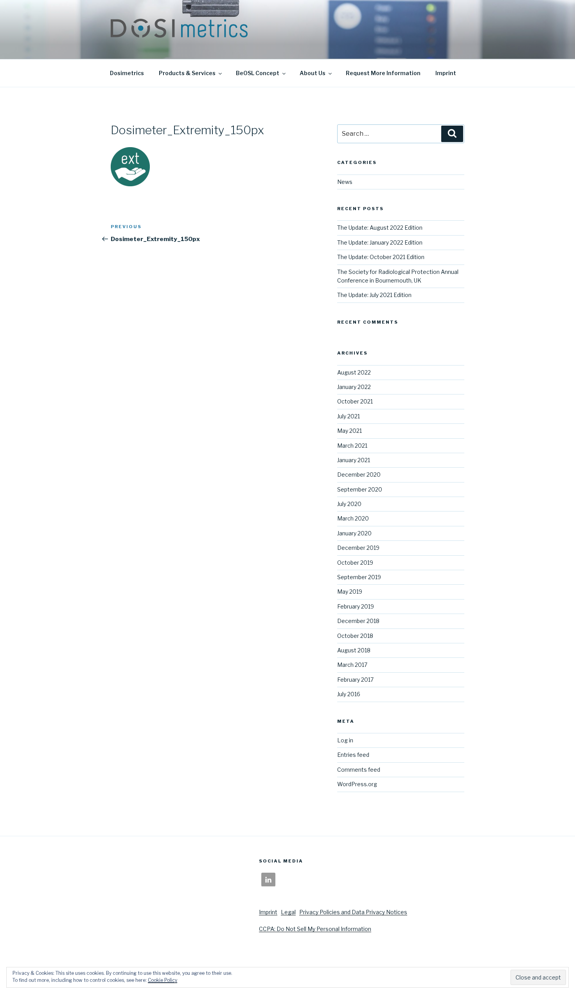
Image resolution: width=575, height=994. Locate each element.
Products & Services (187, 73)
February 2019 (355, 606)
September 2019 (359, 577)
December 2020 (359, 474)
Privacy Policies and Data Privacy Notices (353, 912)
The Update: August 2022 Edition (379, 227)
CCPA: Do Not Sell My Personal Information (315, 929)
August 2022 (354, 372)
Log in (345, 740)
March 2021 (352, 445)
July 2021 (348, 416)
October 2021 (355, 401)
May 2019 (349, 591)
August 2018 (353, 650)
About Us (312, 73)
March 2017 (352, 664)
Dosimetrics (127, 73)
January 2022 (354, 387)
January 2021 (353, 460)
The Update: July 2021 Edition (374, 295)
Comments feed (358, 769)
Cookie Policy (162, 980)
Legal (288, 912)
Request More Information (383, 73)
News (344, 181)
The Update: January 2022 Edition (379, 242)
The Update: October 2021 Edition (380, 257)
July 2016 (348, 694)
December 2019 (358, 547)
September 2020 (359, 489)
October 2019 (355, 562)
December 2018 (358, 621)
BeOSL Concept (257, 73)
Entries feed (353, 754)
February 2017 (355, 679)
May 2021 (349, 430)
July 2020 (349, 504)
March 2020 (353, 518)
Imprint (445, 73)
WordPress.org (357, 784)
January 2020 (354, 533)
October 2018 (355, 635)
